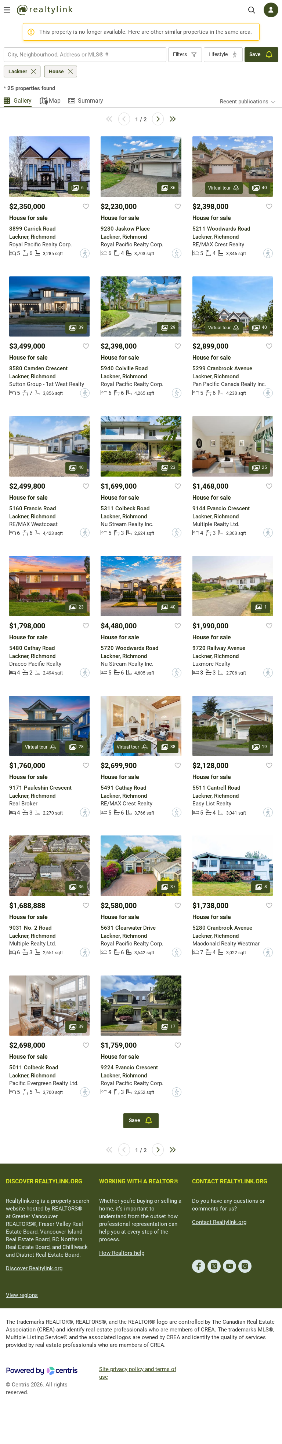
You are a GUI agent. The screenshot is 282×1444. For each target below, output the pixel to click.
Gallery (23, 100)
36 (173, 187)
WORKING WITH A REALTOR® (138, 1181)
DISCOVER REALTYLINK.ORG (44, 1181)
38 (173, 746)
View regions (22, 1295)
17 (173, 1026)
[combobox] (85, 54)
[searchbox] (80, 55)
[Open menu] (7, 10)
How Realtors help (121, 1253)
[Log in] (271, 10)
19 (264, 746)
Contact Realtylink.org (219, 1222)
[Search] (251, 10)
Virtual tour (219, 188)
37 (173, 886)
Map (55, 100)
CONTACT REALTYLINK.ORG (229, 1181)
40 (264, 187)
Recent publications (244, 101)
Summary (90, 100)
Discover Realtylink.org (34, 1268)
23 (173, 467)
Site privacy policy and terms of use (137, 1373)
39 (81, 327)
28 (81, 746)
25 (264, 467)
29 (173, 327)
